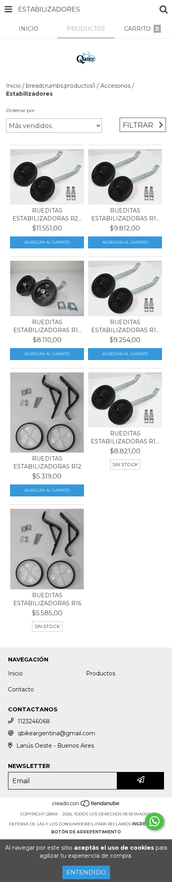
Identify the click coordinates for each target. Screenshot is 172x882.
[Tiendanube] (86, 806)
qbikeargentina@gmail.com (56, 733)
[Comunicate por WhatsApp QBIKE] (154, 821)
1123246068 (34, 721)
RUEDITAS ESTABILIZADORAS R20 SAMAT (47, 214)
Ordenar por (20, 110)
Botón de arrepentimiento (86, 832)
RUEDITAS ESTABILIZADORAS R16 (47, 599)
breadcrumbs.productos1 (60, 85)
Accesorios (115, 85)
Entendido (86, 872)
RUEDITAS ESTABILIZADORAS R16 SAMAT (125, 214)
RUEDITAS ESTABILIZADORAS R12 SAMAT (47, 326)
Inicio (13, 85)
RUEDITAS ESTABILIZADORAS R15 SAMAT (125, 326)
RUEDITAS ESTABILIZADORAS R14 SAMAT (125, 437)
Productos (100, 673)
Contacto (21, 689)
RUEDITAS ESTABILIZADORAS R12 (47, 462)
